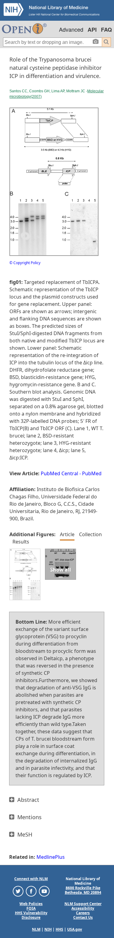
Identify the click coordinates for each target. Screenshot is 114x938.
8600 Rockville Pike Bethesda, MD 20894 (83, 890)
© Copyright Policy (24, 262)
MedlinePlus (50, 857)
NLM (36, 929)
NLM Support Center (83, 903)
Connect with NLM (31, 878)
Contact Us (83, 917)
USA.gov (74, 929)
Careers (83, 912)
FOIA (31, 908)
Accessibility (82, 908)
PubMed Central (59, 473)
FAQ (106, 30)
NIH (48, 929)
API (92, 30)
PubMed (92, 473)
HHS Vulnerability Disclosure (31, 915)
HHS (59, 929)
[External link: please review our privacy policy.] (18, 891)
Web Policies (31, 903)
